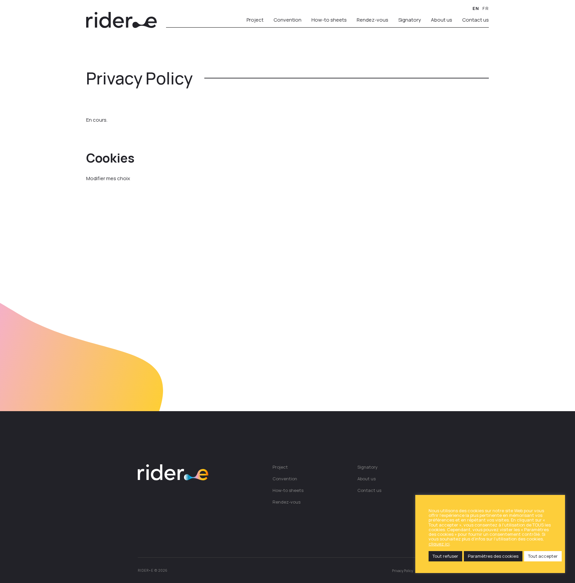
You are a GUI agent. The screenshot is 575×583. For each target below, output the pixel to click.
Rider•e (121, 20)
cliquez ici (439, 543)
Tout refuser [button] (445, 556)
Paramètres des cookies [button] (493, 556)
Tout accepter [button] (543, 556)
